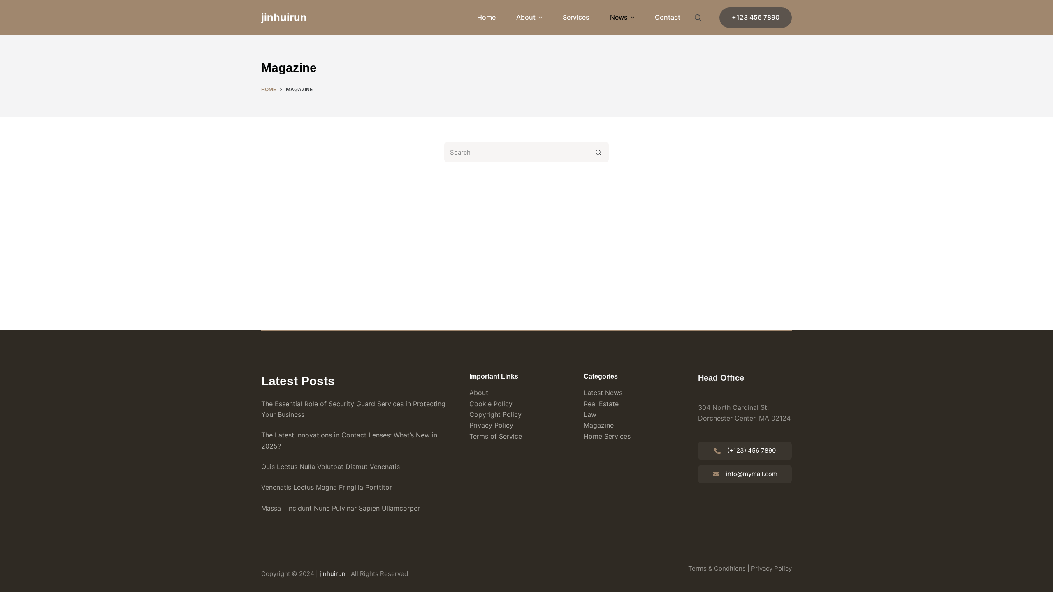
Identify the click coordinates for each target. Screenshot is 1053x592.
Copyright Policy (495, 414)
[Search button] (598, 152)
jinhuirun (284, 17)
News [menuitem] (619, 17)
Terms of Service (495, 436)
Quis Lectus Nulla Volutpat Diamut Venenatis (330, 466)
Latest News (603, 392)
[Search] (698, 17)
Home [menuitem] (486, 17)
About (478, 392)
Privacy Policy (491, 425)
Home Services (607, 436)
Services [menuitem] (576, 17)
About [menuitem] (526, 17)
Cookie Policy (491, 404)
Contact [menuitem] (667, 17)
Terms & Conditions (717, 568)
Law (590, 414)
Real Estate (601, 404)
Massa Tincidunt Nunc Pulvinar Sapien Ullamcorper (340, 508)
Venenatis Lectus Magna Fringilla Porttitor (326, 487)
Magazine (599, 425)
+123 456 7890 (755, 17)
